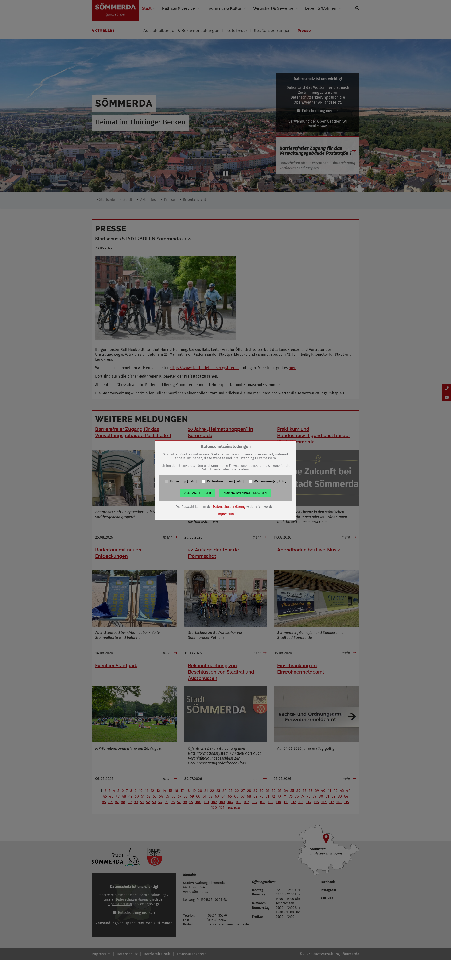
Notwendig (178, 481)
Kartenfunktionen (220, 481)
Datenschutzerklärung (229, 507)
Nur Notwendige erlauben (245, 493)
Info (191, 481)
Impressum (225, 514)
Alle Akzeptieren (197, 493)
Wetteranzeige (265, 481)
